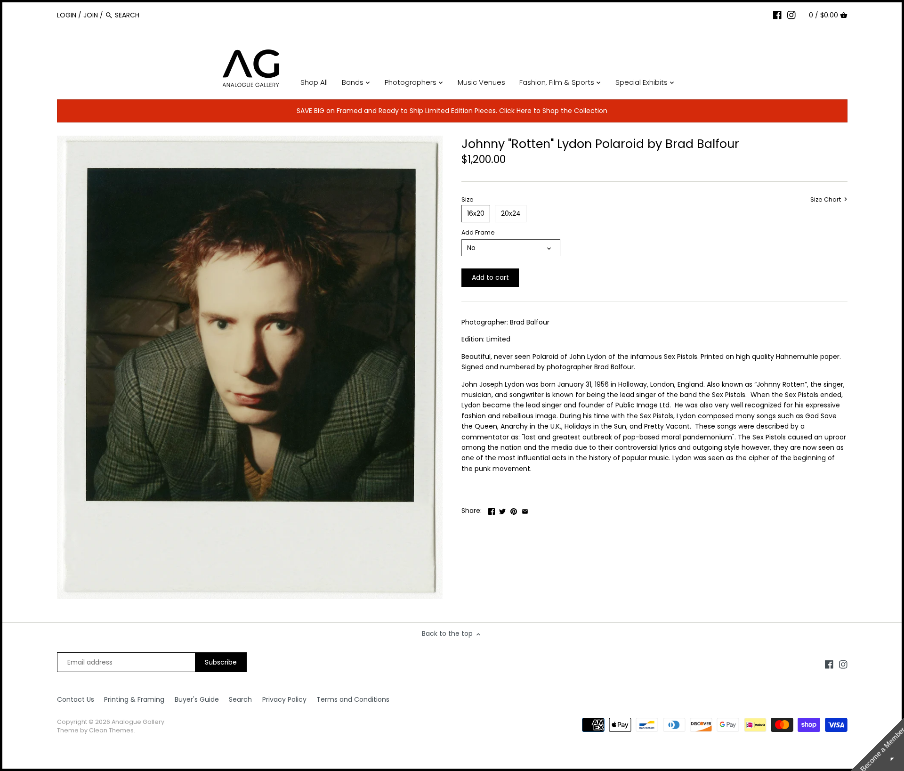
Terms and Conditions (352, 699)
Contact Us (75, 699)
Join (90, 15)
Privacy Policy (284, 699)
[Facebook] (777, 15)
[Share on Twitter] (502, 509)
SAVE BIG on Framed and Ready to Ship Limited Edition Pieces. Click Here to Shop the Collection (452, 110)
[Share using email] (525, 509)
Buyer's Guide (197, 699)
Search (240, 699)
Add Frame (478, 232)
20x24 (511, 213)
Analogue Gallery (138, 722)
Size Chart (826, 199)
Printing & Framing (134, 699)
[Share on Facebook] (491, 509)
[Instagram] (791, 15)
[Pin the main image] (513, 509)
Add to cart (490, 277)
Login (66, 15)
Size (467, 199)
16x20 (475, 213)
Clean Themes (111, 730)
